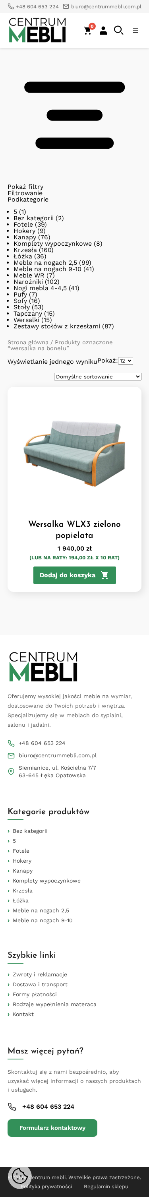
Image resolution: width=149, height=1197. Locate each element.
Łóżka (23, 256)
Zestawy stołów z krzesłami (57, 326)
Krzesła (25, 250)
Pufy (20, 294)
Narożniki (28, 281)
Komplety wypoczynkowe (53, 243)
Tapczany (28, 313)
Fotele (23, 224)
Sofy (20, 301)
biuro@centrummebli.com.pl (58, 755)
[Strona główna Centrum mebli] (37, 30)
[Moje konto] (103, 30)
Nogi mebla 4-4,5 (40, 288)
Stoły (22, 307)
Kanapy (25, 237)
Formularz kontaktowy (52, 1127)
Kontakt (23, 1014)
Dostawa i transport (40, 984)
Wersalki (26, 320)
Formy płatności (35, 994)
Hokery (24, 231)
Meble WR (29, 275)
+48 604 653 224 (42, 743)
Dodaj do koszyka (67, 575)
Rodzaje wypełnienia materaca (55, 1004)
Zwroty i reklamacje (40, 974)
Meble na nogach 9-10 (47, 269)
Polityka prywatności (46, 1186)
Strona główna (28, 342)
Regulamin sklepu (106, 1186)
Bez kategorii (34, 218)
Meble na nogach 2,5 (45, 262)
